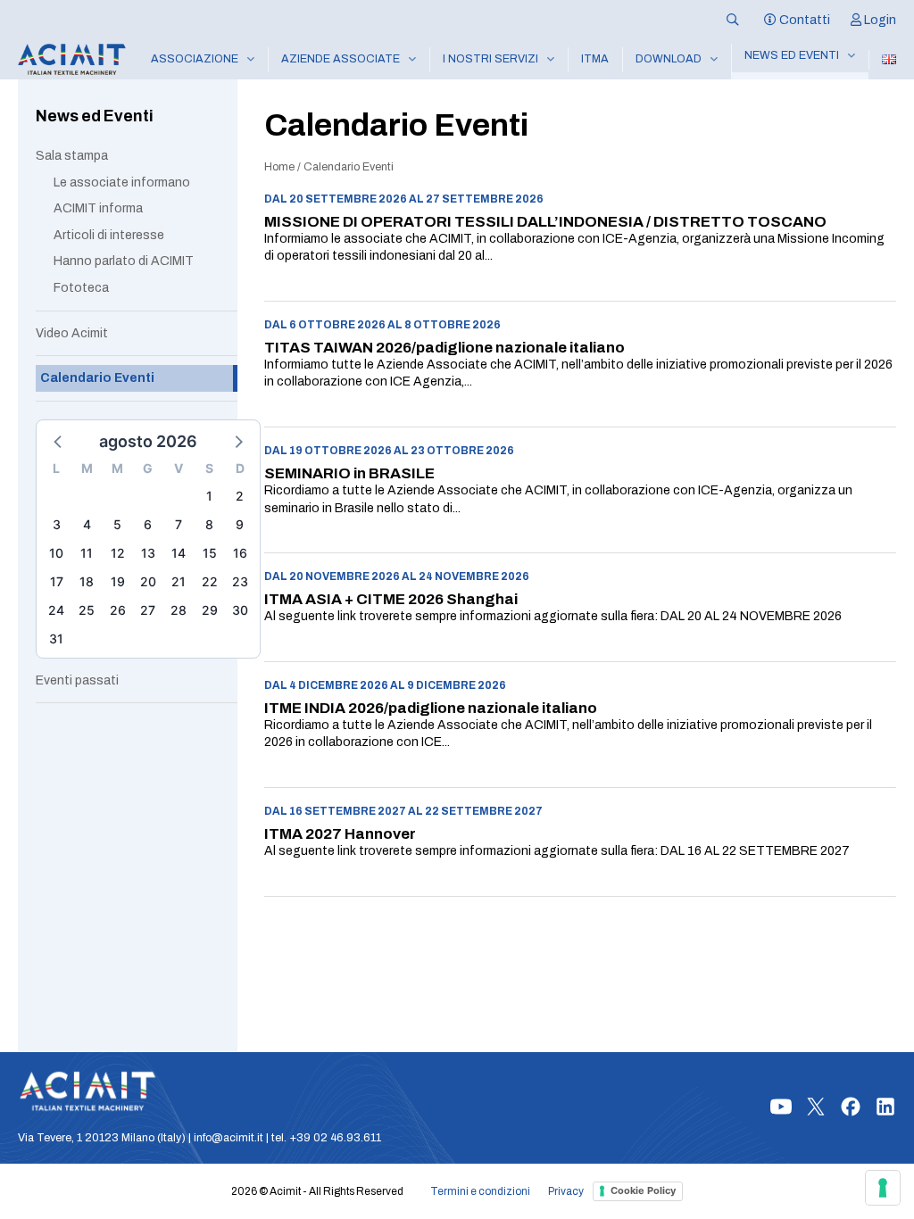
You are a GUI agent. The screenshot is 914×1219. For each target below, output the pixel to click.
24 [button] (56, 610)
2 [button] (240, 495)
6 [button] (148, 524)
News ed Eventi (791, 55)
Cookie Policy (643, 1190)
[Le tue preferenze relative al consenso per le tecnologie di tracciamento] (883, 1188)
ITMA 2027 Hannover (340, 833)
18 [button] (86, 581)
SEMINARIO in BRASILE (349, 473)
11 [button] (86, 552)
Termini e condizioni (480, 1191)
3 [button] (57, 524)
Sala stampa (72, 155)
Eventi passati (77, 680)
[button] (59, 440)
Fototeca (81, 287)
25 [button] (87, 610)
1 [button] (209, 495)
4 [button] (87, 524)
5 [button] (117, 524)
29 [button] (210, 610)
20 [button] (148, 581)
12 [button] (118, 552)
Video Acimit (72, 333)
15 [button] (210, 552)
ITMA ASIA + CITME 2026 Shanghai (391, 599)
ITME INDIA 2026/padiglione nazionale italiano (430, 708)
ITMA (595, 59)
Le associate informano (122, 182)
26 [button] (118, 610)
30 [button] (240, 610)
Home (279, 167)
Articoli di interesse (109, 235)
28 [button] (178, 610)
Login (878, 20)
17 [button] (56, 581)
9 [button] (240, 524)
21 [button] (178, 581)
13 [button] (148, 552)
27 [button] (147, 610)
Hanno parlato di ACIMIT (124, 261)
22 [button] (210, 581)
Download (669, 59)
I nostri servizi (490, 59)
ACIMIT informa (98, 208)
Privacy (566, 1191)
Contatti (803, 20)
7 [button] (178, 524)
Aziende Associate (340, 59)
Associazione (194, 59)
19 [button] (118, 581)
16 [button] (240, 552)
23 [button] (240, 581)
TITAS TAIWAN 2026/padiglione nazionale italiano (444, 347)
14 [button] (178, 552)
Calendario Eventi (97, 378)
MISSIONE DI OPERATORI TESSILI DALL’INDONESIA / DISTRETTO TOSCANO (545, 221)
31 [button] (56, 638)
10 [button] (56, 552)
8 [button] (209, 524)
